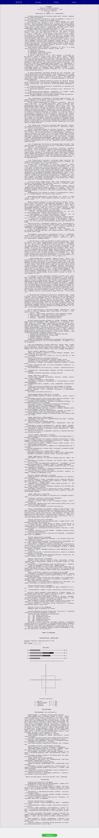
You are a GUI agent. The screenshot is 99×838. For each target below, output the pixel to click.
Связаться (49, 835)
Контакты (74, 2)
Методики (56, 2)
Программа (38, 2)
